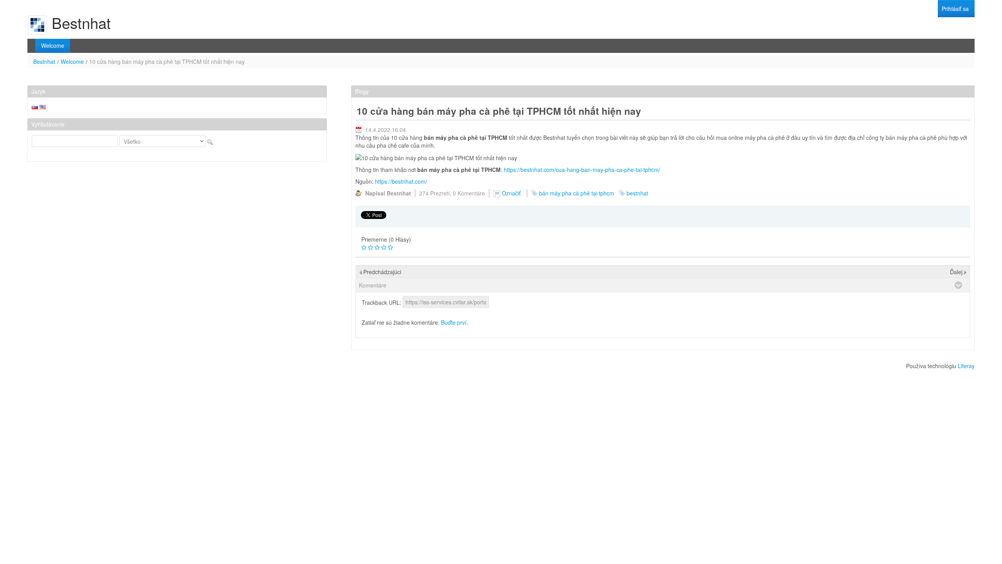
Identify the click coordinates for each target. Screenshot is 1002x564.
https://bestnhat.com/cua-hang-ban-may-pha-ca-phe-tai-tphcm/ (582, 170)
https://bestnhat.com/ (401, 181)
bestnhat (637, 193)
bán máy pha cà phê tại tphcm (576, 193)
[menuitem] (955, 8)
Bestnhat (44, 61)
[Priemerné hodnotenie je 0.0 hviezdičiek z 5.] (363, 247)
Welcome (72, 61)
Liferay (966, 366)
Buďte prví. (454, 322)
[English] (43, 106)
